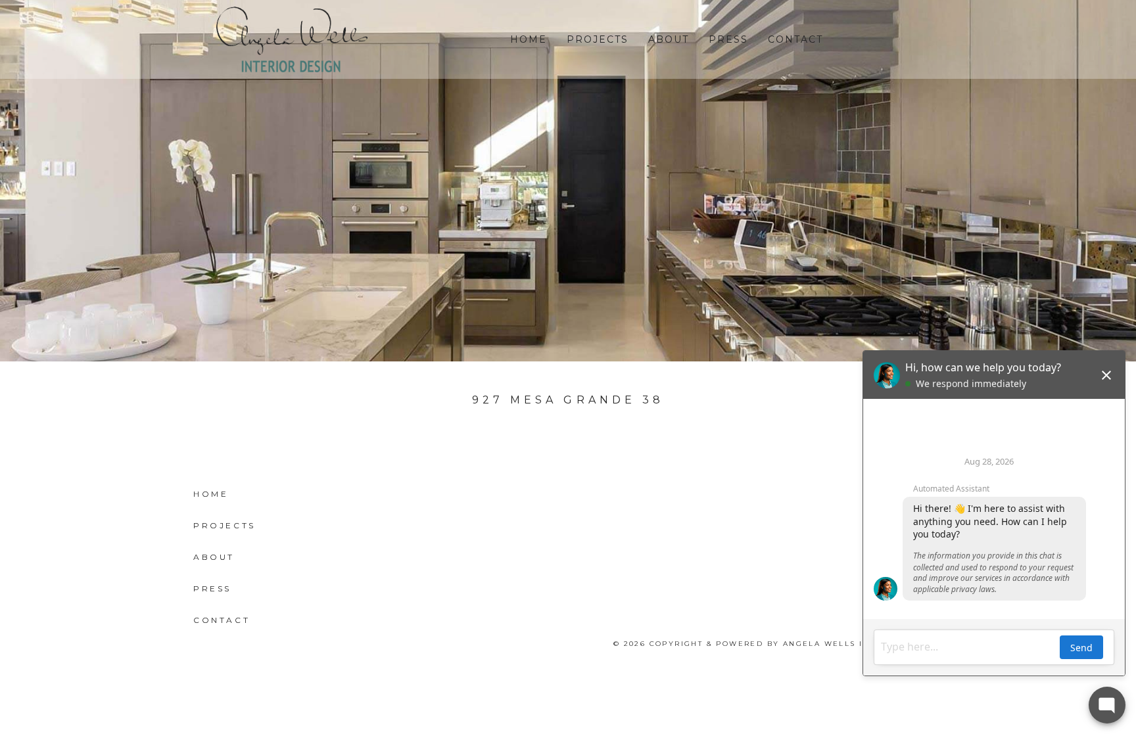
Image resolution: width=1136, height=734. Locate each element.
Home (528, 39)
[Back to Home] (291, 39)
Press (728, 39)
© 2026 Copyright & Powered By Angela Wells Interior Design (778, 643)
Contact (795, 39)
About (668, 39)
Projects (597, 39)
